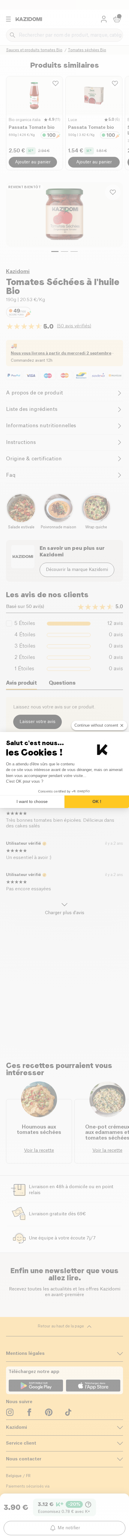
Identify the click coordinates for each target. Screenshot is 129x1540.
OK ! (96, 801)
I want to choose (32, 801)
